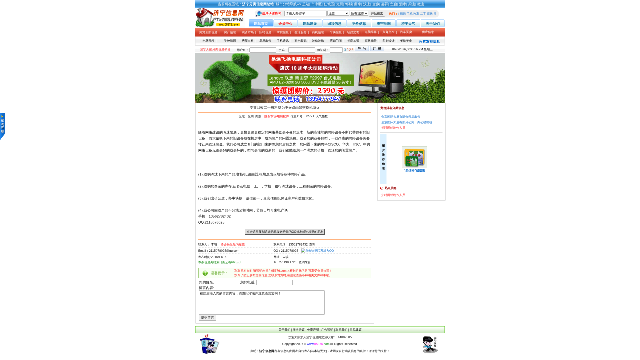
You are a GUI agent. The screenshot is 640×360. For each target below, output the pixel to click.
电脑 (399, 14)
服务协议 (299, 330)
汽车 (420, 14)
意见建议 (356, 330)
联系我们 (342, 330)
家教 (433, 14)
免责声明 (313, 330)
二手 (427, 14)
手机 (413, 14)
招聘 (406, 14)
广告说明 (327, 330)
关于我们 (284, 330)
